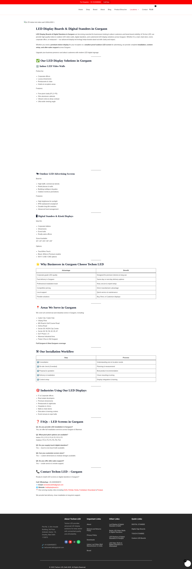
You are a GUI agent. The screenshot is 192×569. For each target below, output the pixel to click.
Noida (76, 490)
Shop (88, 9)
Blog (109, 9)
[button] (138, 10)
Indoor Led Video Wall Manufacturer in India (95, 545)
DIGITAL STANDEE (138, 524)
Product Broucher (120, 9)
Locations (133, 9)
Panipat (100, 490)
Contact (145, 9)
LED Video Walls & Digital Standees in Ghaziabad (116, 544)
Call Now (106, 2)
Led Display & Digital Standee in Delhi (116, 525)
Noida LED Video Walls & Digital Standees (117, 531)
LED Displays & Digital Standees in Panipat (117, 537)
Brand (95, 9)
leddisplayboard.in (51, 487)
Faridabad (83, 490)
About (102, 9)
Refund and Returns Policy (94, 530)
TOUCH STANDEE (138, 534)
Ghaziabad (91, 490)
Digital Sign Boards (138, 529)
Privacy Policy (92, 535)
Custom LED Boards (139, 538)
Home (80, 9)
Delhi (66, 490)
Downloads (91, 540)
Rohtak (71, 490)
